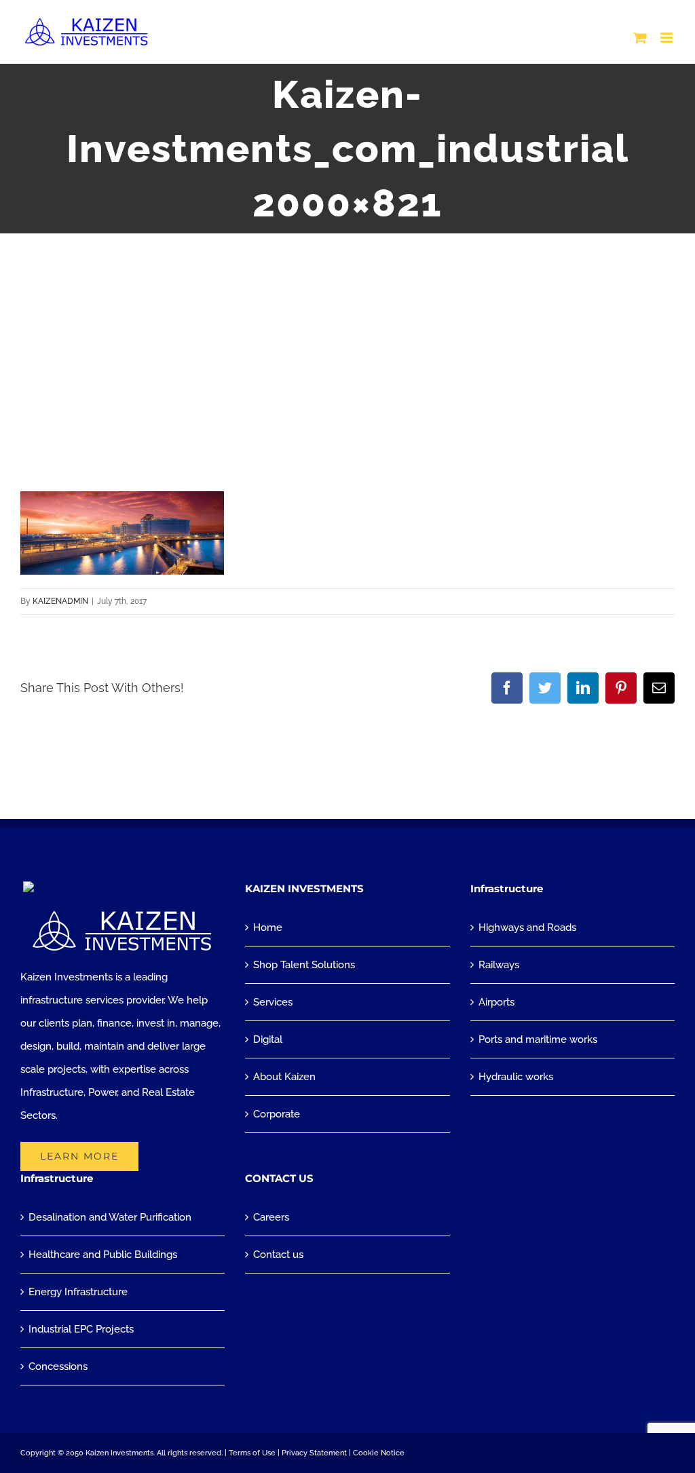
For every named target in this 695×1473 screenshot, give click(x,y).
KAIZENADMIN (60, 601)
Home (267, 927)
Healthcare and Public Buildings (103, 1254)
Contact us (278, 1254)
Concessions (58, 1366)
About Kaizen (284, 1077)
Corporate (276, 1114)
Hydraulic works (515, 1077)
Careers (271, 1217)
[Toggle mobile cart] (640, 38)
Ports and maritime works (537, 1039)
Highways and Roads (527, 927)
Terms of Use (252, 1453)
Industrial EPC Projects (81, 1329)
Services (273, 1002)
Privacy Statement (314, 1453)
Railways (498, 965)
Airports (496, 1002)
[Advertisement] (347, 335)
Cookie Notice (379, 1453)
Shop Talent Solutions (304, 965)
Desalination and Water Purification (110, 1217)
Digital (267, 1039)
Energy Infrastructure (78, 1292)
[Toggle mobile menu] (667, 38)
